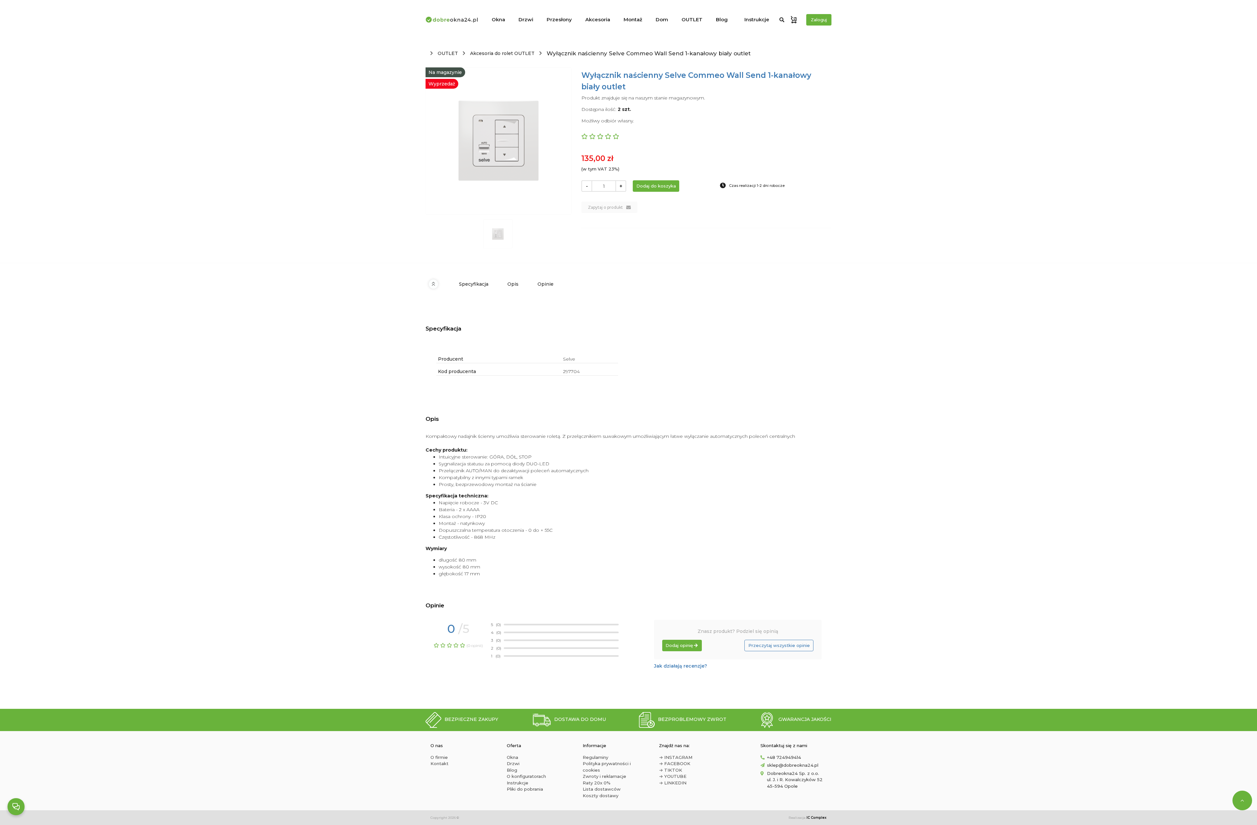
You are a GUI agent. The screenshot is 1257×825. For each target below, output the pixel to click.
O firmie (439, 757)
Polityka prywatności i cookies (607, 767)
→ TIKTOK (670, 770)
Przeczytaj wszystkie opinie (779, 645)
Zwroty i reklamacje (604, 776)
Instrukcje (756, 19)
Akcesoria (597, 19)
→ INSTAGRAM (675, 757)
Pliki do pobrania (525, 789)
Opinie (545, 284)
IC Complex (817, 818)
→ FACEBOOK (674, 763)
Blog (722, 19)
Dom (662, 19)
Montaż (633, 19)
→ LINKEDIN (672, 782)
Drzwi (526, 19)
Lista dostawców (602, 789)
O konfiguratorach (526, 776)
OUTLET (692, 19)
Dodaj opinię (679, 645)
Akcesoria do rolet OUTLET (502, 53)
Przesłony (559, 19)
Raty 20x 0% (596, 782)
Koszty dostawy (600, 795)
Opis (513, 284)
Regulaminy (595, 757)
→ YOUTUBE (672, 776)
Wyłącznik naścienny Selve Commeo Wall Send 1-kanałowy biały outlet (649, 53)
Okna (498, 19)
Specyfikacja (473, 284)
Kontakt (439, 763)
